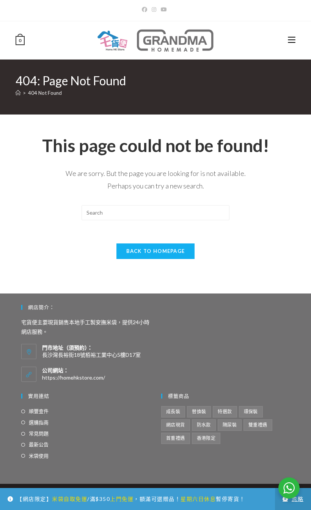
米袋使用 (39, 456)
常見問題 (39, 433)
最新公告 (39, 444)
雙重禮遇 (257, 425)
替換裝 (199, 411)
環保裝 (251, 411)
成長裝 (173, 411)
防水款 (204, 425)
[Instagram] (154, 9)
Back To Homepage (155, 251)
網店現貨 (175, 425)
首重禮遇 (175, 438)
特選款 (225, 411)
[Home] (18, 93)
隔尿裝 (230, 425)
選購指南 (39, 422)
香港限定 (206, 438)
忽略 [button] (297, 499)
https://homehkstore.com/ (73, 377)
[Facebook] (145, 9)
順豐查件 (39, 411)
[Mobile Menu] (291, 40)
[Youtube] (164, 9)
